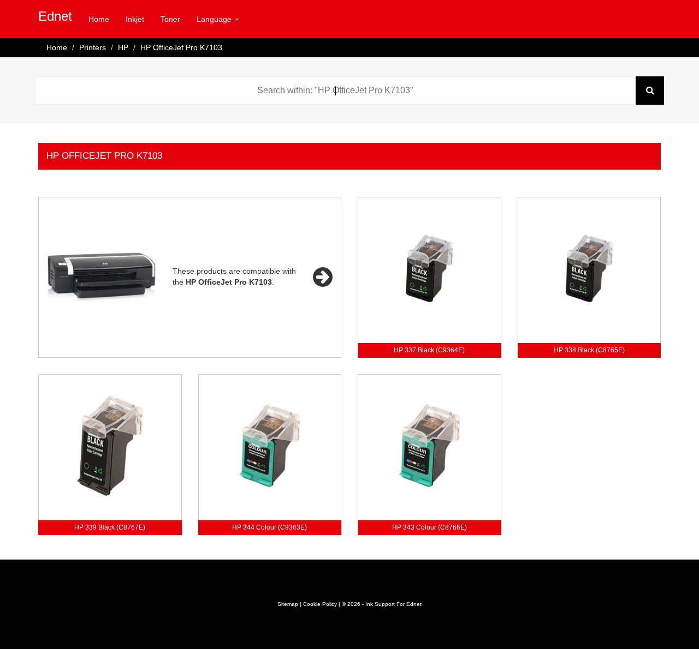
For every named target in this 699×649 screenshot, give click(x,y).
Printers (92, 47)
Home (98, 19)
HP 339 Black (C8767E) (109, 527)
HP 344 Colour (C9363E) (269, 527)
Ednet (55, 16)
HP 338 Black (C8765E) (589, 350)
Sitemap (287, 604)
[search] (650, 90)
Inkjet (135, 19)
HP (123, 47)
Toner (170, 19)
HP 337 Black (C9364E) (429, 350)
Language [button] (215, 19)
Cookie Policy (320, 604)
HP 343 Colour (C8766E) (429, 527)
